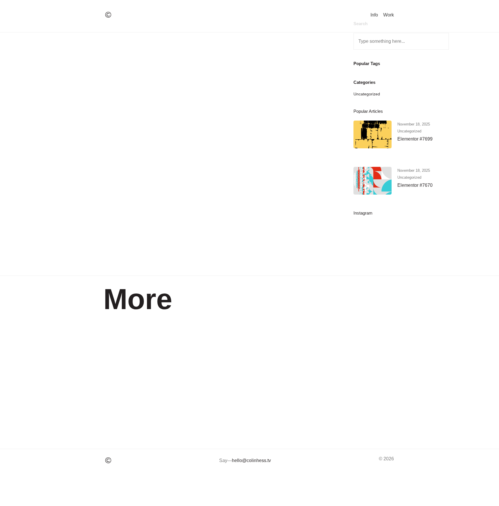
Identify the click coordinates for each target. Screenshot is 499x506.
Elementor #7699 (415, 138)
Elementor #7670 (415, 185)
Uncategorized (366, 94)
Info (374, 14)
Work (388, 14)
